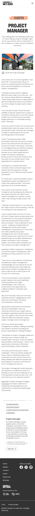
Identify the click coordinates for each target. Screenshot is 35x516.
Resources (6, 477)
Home (5, 464)
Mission (5, 467)
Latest (5, 474)
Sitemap (6, 480)
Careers (6, 470)
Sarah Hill (4, 382)
